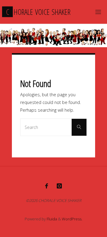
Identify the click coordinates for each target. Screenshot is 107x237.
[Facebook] (46, 186)
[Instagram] (59, 186)
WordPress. (72, 219)
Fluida (51, 219)
